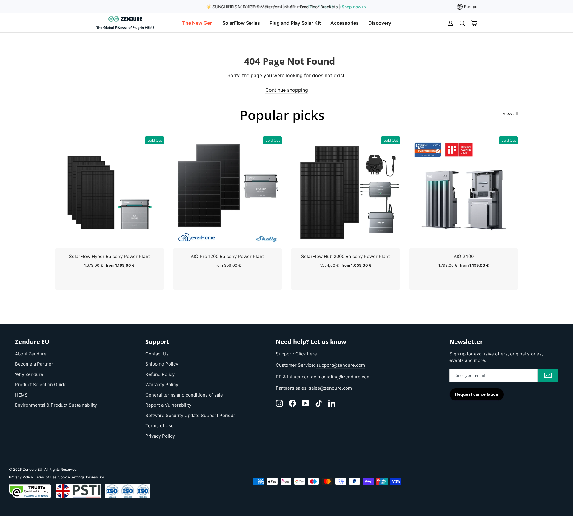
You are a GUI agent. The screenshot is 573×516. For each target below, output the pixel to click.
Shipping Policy (161, 364)
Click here (306, 354)
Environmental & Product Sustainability (56, 405)
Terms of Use (159, 425)
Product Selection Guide (41, 384)
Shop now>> (354, 6)
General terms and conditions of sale (184, 395)
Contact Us (157, 354)
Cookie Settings (71, 477)
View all (510, 113)
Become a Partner (34, 364)
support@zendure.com (340, 365)
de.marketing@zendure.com (341, 377)
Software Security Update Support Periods (190, 415)
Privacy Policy (160, 436)
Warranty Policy (161, 384)
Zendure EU (32, 469)
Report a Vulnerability (168, 405)
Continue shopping (286, 90)
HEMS (21, 395)
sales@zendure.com (330, 388)
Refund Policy (160, 374)
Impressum (95, 477)
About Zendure (31, 354)
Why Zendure (29, 374)
